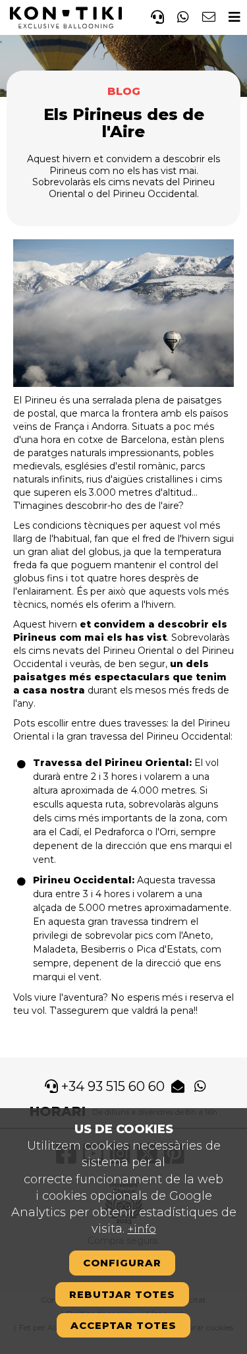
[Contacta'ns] (208, 15)
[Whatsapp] (183, 15)
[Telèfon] (157, 15)
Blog (123, 91)
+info (142, 1229)
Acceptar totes (123, 1325)
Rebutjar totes (122, 1294)
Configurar (122, 1262)
